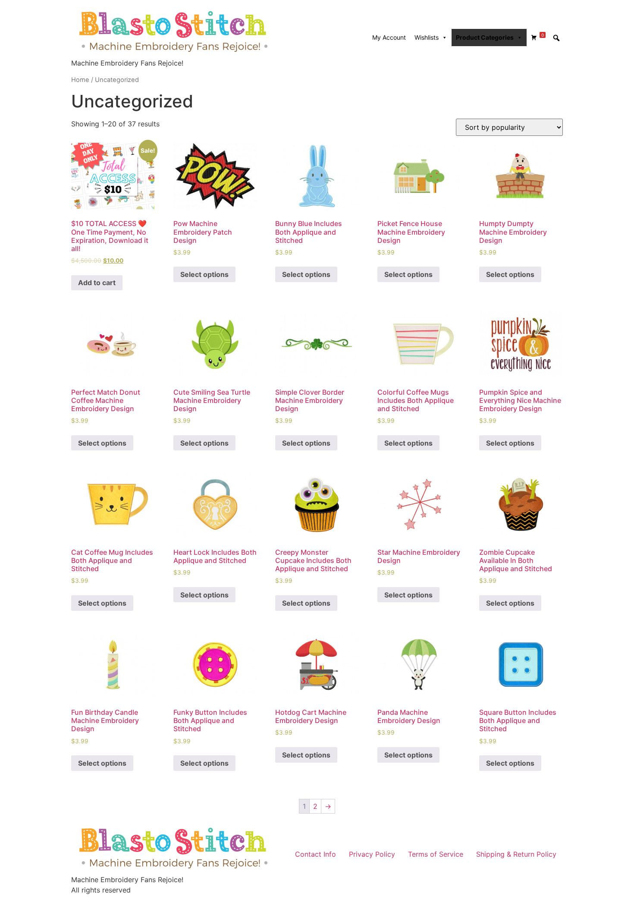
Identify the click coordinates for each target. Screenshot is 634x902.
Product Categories (485, 37)
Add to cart (97, 282)
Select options (204, 274)
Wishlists (426, 37)
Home (80, 80)
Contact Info (315, 854)
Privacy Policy (372, 854)
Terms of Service (435, 854)
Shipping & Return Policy (516, 854)
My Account (389, 37)
